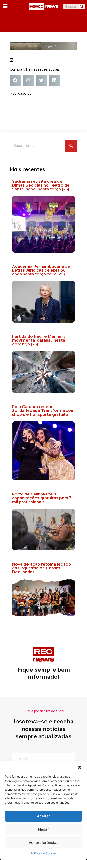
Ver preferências (43, 842)
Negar (43, 829)
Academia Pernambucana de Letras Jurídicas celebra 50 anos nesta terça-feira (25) (41, 270)
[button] (79, 767)
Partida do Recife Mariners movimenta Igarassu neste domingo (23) (38, 340)
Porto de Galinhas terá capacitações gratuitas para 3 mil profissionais (42, 498)
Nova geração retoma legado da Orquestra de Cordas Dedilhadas (41, 568)
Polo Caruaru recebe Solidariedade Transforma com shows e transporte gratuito (43, 410)
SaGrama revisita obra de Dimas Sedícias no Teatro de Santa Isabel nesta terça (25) (41, 185)
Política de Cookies (43, 853)
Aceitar (43, 816)
